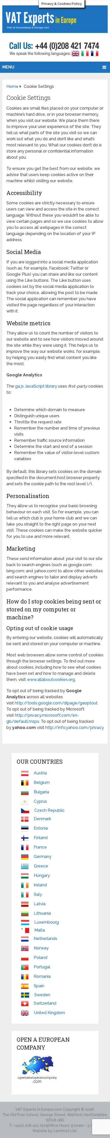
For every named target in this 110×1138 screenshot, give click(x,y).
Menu (8, 67)
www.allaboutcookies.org (51, 679)
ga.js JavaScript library (36, 386)
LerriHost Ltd (64, 1131)
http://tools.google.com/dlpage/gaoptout (56, 703)
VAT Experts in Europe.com (38, 1109)
